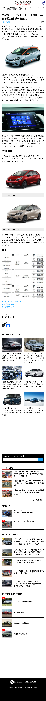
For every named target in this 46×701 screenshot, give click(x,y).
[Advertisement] (18, 437)
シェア (4, 322)
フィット (11, 317)
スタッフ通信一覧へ (36, 500)
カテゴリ (5, 314)
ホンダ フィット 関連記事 (11, 301)
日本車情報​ (6, 22)
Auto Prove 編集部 (39, 22)
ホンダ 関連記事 (8, 304)
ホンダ (4, 317)
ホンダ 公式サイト (9, 306)
